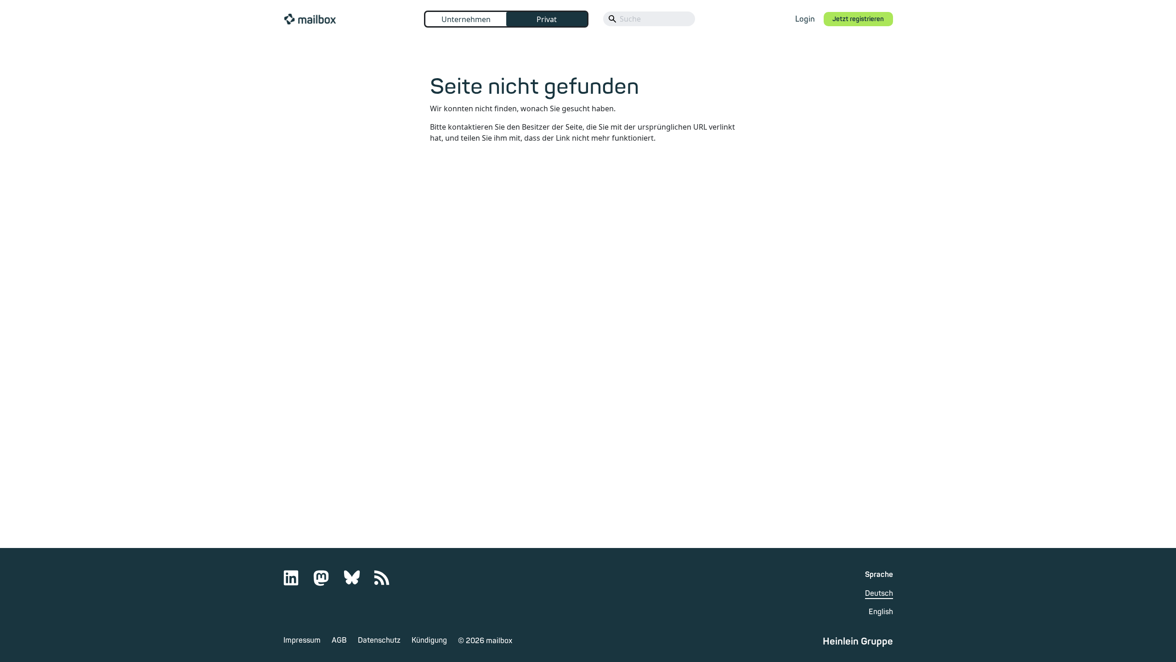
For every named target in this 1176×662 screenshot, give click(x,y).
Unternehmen (466, 19)
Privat (547, 19)
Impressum (302, 640)
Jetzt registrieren (858, 19)
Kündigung (429, 640)
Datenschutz (379, 640)
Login (805, 19)
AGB (339, 640)
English (881, 611)
